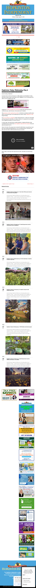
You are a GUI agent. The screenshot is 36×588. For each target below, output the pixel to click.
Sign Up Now (25, 584)
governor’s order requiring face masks (11, 113)
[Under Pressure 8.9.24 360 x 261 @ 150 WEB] (26, 552)
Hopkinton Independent (6, 91)
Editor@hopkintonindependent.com (16, 575)
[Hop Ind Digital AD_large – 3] (26, 516)
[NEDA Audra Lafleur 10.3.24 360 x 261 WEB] (26, 480)
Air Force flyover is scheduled (9, 117)
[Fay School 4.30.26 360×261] (26, 504)
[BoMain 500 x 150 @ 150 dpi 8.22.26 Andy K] (18, 42)
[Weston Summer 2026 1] (26, 540)
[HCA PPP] (18, 67)
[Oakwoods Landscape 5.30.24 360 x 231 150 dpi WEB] (26, 468)
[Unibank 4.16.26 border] (26, 395)
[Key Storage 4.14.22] (26, 431)
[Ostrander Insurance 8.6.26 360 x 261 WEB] (26, 443)
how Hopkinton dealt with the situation (22, 123)
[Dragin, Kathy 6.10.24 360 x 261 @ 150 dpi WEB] (26, 492)
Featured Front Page (19, 91)
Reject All (19, 584)
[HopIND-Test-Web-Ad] (18, 178)
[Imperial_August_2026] (9, 395)
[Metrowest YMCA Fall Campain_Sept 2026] (26, 528)
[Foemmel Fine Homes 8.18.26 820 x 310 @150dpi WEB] (18, 104)
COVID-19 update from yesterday (13, 109)
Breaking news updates (27, 581)
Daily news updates (27, 580)
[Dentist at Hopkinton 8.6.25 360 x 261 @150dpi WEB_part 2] (26, 419)
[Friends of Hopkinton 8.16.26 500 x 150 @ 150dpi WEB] (18, 84)
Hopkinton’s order (29, 114)
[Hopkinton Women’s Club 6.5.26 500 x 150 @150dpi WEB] (18, 75)
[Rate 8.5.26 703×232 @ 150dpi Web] (18, 29)
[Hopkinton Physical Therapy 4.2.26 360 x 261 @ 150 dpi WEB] (26, 455)
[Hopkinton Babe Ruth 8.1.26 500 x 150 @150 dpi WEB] (18, 51)
